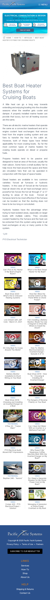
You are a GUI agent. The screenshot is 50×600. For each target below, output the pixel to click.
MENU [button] (44, 4)
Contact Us (25, 593)
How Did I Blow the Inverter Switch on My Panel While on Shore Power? (37, 296)
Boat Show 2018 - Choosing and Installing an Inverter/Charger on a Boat (13, 402)
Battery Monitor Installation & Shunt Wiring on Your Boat (13, 375)
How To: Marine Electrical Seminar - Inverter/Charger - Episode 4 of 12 (37, 350)
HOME (8, 38)
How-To (17, 38)
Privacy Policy (13, 544)
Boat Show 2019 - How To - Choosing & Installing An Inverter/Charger (37, 376)
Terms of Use (27, 544)
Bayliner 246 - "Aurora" (12, 477)
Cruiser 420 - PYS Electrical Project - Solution (13, 505)
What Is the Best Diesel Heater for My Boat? (37, 269)
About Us (25, 577)
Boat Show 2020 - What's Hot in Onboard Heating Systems (12, 295)
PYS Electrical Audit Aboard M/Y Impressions (13, 450)
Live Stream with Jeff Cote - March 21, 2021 (13, 320)
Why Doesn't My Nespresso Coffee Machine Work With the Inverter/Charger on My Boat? (37, 453)
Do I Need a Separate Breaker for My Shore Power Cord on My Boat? (37, 480)
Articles (28, 38)
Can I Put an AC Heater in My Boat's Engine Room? (13, 270)
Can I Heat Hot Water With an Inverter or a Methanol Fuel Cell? (37, 427)
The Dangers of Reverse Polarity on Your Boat (37, 400)
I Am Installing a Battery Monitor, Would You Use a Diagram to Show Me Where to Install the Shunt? (37, 323)
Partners (39, 544)
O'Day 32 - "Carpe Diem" (13, 426)
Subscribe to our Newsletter (25, 551)
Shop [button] (25, 573)
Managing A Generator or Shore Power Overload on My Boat (37, 505)
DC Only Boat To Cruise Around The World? (13, 348)
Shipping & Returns (25, 589)
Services (25, 565)
